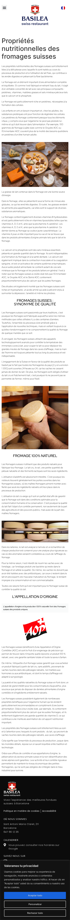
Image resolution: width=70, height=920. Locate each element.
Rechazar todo (35, 913)
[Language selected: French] (63, 8)
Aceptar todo (35, 895)
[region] (35, 890)
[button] (4, 7)
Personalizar (35, 904)
